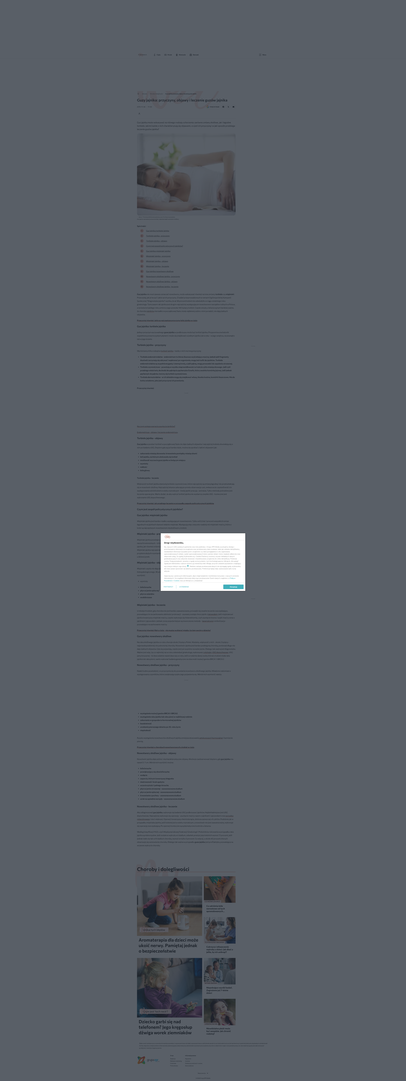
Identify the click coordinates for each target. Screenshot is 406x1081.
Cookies (177, 580)
